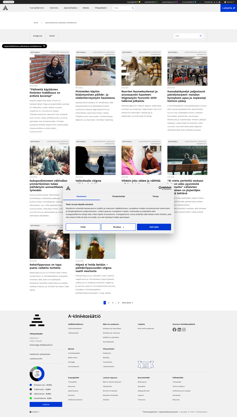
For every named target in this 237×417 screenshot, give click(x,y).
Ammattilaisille (108, 342)
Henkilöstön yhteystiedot (40, 354)
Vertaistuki (176, 395)
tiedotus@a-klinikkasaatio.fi (41, 345)
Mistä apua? (142, 382)
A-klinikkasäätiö (74, 353)
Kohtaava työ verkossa (111, 333)
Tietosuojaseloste (149, 412)
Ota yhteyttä (8, 2)
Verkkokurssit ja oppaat (181, 391)
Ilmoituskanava (73, 366)
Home (36, 23)
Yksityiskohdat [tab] (118, 196)
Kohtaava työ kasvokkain (112, 328)
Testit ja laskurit (179, 386)
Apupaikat (141, 386)
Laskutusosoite (36, 359)
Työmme (54, 8)
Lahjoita (227, 7)
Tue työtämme (37, 8)
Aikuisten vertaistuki (110, 395)
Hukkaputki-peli (143, 391)
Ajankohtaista (70, 8)
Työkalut (106, 400)
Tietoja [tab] (155, 196)
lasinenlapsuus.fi (169, 2)
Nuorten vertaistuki (110, 391)
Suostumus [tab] (82, 196)
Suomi (229, 2)
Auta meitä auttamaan (146, 328)
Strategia (71, 362)
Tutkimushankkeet (75, 328)
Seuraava (126, 302)
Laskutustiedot (108, 366)
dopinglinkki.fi (133, 2)
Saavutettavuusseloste (168, 412)
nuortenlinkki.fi (188, 2)
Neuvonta (71, 386)
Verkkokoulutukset (75, 400)
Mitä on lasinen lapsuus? (112, 382)
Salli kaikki (154, 227)
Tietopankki (72, 382)
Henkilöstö (107, 353)
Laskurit (141, 395)
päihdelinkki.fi (150, 2)
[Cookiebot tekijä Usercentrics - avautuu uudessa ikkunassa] (160, 188)
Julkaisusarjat (73, 333)
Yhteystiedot (100, 8)
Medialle (106, 357)
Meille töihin (72, 357)
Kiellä (83, 227)
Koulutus (71, 395)
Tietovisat (141, 400)
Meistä (86, 8)
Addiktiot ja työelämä (111, 337)
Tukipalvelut (107, 386)
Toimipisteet (107, 362)
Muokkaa (117, 227)
